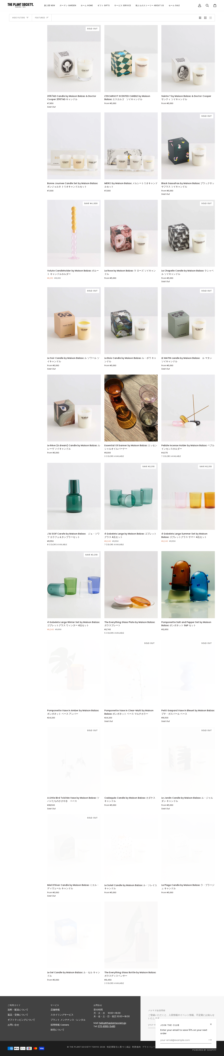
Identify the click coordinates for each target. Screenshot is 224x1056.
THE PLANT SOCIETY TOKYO (84, 1046)
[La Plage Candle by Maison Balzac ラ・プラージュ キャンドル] (188, 847)
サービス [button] (55, 1005)
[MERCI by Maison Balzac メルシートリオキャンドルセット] (131, 145)
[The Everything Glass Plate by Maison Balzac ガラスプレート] (131, 584)
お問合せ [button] (98, 1005)
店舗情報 (55, 1009)
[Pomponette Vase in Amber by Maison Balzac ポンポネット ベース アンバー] (74, 673)
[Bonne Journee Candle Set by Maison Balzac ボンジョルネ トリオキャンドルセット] (74, 145)
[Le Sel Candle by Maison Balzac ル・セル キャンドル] (74, 935)
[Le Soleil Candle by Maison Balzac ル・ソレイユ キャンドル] (131, 847)
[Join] (209, 1039)
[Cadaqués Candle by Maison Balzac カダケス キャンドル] (131, 760)
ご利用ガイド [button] (14, 1005)
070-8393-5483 (106, 1026)
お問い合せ (13, 1024)
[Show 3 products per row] (205, 17)
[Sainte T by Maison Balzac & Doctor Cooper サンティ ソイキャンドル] (188, 58)
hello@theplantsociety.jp (112, 1023)
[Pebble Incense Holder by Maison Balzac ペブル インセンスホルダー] (188, 408)
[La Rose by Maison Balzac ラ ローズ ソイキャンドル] (131, 233)
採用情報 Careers (60, 1024)
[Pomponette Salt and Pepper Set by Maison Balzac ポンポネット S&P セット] (188, 584)
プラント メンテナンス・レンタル (68, 1019)
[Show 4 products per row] (211, 17)
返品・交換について (18, 1014)
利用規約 (136, 1046)
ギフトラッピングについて (21, 1019)
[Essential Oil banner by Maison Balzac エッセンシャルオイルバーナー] (131, 408)
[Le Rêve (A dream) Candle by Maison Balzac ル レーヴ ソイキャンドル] (74, 408)
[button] (49, 5)
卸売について (57, 1029)
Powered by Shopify (204, 1050)
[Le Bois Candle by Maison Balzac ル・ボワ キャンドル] (131, 320)
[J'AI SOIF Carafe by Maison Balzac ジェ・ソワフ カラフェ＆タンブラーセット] (74, 496)
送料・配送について (18, 1009)
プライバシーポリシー (153, 1046)
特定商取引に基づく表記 (119, 1046)
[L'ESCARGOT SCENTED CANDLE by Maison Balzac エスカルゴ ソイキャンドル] (131, 58)
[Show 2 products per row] (200, 17)
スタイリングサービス (62, 1014)
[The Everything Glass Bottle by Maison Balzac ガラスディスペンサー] (131, 935)
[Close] (212, 1023)
